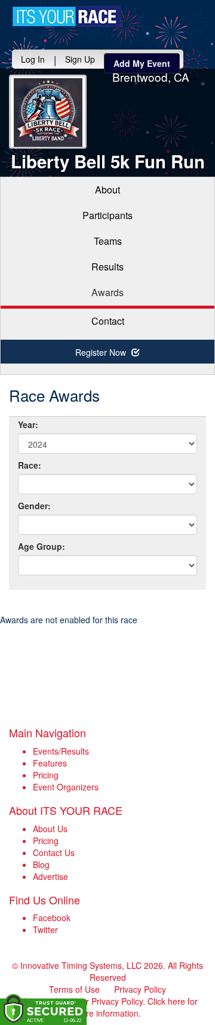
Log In (33, 59)
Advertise (50, 876)
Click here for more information (136, 1007)
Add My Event (141, 63)
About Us (50, 829)
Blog (41, 864)
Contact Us (54, 852)
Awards (107, 292)
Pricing (46, 775)
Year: (28, 424)
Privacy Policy (140, 989)
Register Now (101, 352)
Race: (29, 465)
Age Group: (41, 546)
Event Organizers (66, 787)
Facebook (51, 918)
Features (50, 763)
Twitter (45, 929)
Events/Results (61, 751)
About (107, 189)
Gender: (34, 506)
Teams (108, 241)
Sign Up (80, 59)
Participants (107, 215)
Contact (107, 321)
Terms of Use (74, 989)
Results (107, 266)
